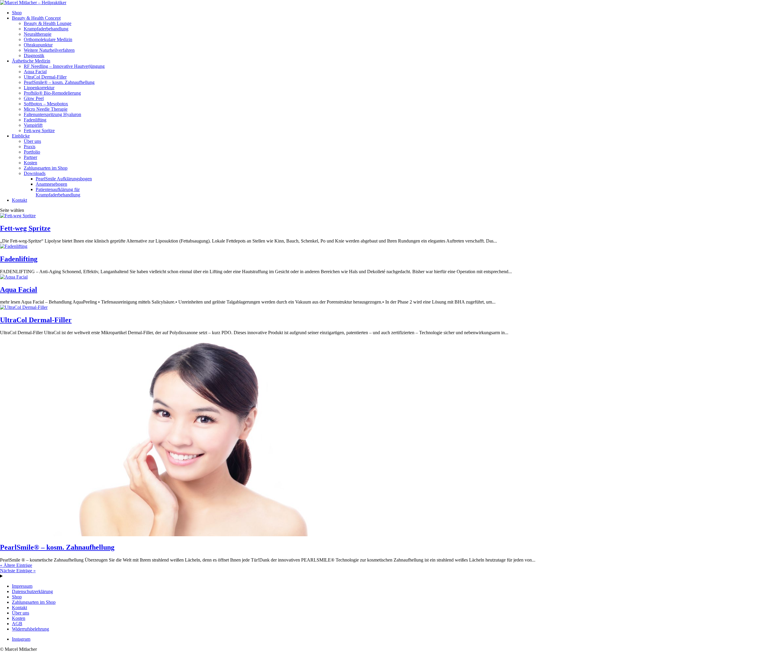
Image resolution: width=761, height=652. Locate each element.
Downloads (34, 173)
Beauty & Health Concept (36, 18)
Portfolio (32, 151)
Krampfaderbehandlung (46, 28)
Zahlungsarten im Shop (45, 168)
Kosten (30, 162)
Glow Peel (34, 98)
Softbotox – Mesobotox (46, 103)
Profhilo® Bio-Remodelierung (52, 93)
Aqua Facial (35, 71)
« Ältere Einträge (16, 565)
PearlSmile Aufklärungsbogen (64, 178)
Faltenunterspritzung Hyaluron (52, 114)
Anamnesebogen (51, 184)
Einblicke (21, 135)
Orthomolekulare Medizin (48, 39)
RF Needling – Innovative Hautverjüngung (64, 66)
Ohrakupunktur (38, 44)
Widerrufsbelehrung (30, 628)
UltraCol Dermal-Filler (45, 76)
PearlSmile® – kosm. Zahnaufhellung (59, 82)
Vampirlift (33, 125)
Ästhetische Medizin (31, 60)
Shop (17, 12)
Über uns (32, 141)
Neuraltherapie (37, 34)
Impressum (22, 586)
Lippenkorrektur (39, 87)
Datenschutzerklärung (32, 591)
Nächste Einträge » (18, 570)
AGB (17, 623)
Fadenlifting (35, 119)
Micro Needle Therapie (45, 109)
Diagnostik (34, 55)
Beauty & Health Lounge (47, 23)
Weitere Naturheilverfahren (49, 50)
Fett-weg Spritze (39, 130)
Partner (30, 157)
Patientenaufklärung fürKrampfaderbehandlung (58, 192)
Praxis (29, 146)
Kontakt (19, 200)
